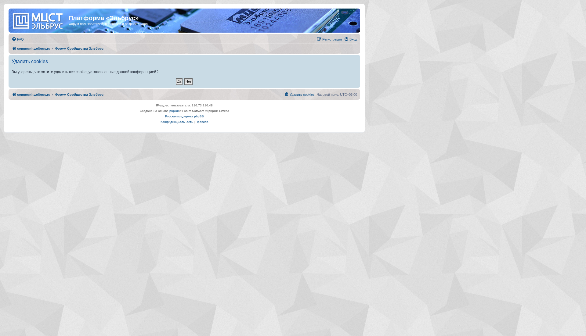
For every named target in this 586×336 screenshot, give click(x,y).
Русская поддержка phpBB (184, 116)
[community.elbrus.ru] (39, 20)
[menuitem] (18, 39)
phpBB (174, 111)
